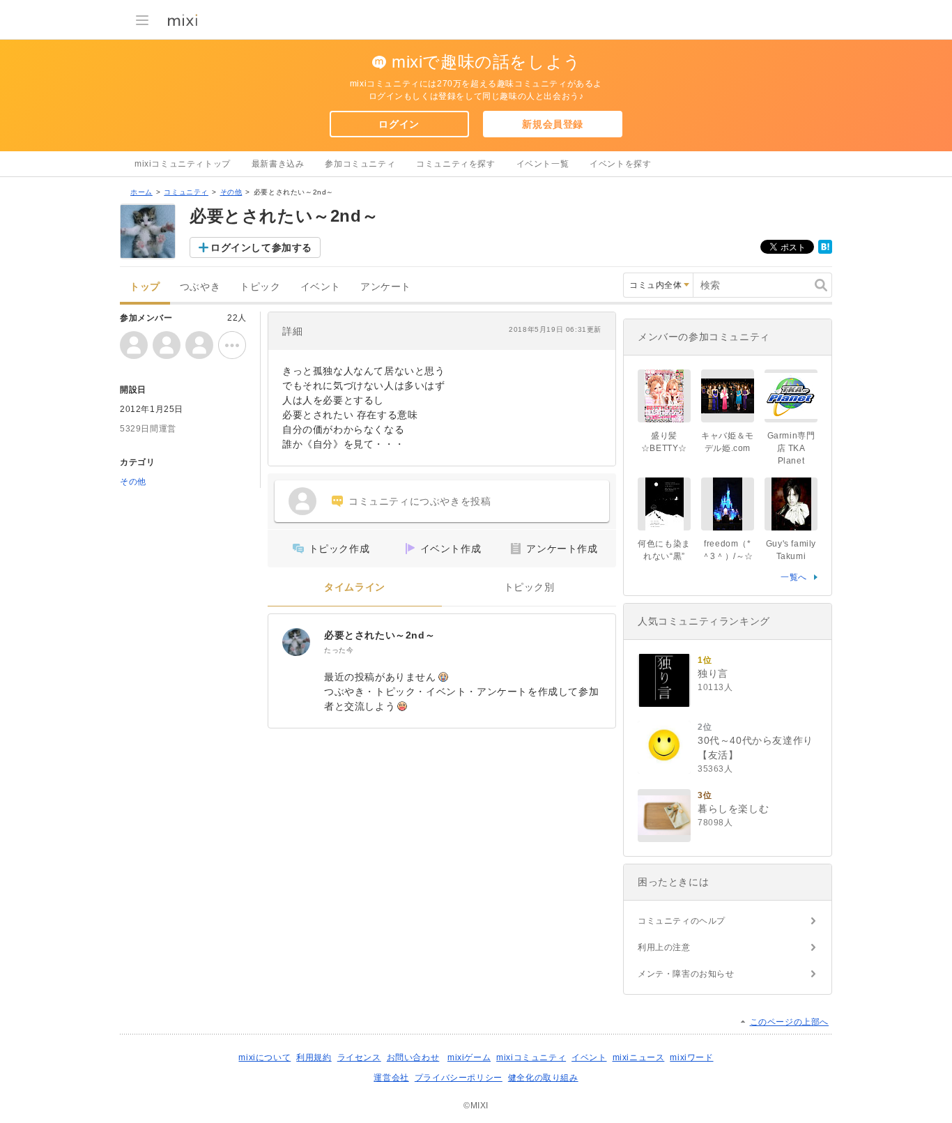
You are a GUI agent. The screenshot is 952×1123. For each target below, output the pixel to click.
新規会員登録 (552, 124)
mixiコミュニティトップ (183, 164)
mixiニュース (639, 1057)
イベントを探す (620, 164)
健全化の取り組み (543, 1078)
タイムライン (354, 587)
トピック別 (529, 587)
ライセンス (359, 1057)
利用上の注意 (664, 947)
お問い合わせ (413, 1057)
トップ (145, 287)
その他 (231, 192)
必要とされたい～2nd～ (379, 635)
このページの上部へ (789, 1022)
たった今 (338, 650)
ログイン (398, 124)
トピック (260, 287)
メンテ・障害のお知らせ (686, 974)
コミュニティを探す (455, 164)
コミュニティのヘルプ (681, 921)
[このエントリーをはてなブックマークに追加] (825, 251)
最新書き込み (278, 164)
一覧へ (794, 577)
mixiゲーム (469, 1057)
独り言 (713, 673)
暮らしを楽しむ (733, 808)
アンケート (385, 287)
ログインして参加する (261, 247)
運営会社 (391, 1078)
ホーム (141, 192)
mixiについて (264, 1057)
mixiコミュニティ (531, 1057)
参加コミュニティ (360, 164)
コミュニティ (186, 192)
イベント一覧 (542, 164)
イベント (320, 287)
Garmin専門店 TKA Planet (791, 448)
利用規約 (313, 1057)
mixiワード (691, 1057)
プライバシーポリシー (458, 1078)
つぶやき (200, 287)
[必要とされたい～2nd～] (296, 642)
